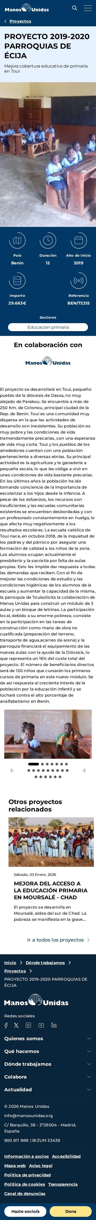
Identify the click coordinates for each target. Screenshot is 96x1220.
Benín (17, 262)
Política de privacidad (27, 1174)
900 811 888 (16, 1140)
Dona (70, 1211)
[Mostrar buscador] (73, 8)
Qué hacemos (21, 1051)
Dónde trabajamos (45, 962)
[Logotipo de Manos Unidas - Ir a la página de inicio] (27, 10)
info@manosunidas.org (28, 1115)
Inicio (10, 962)
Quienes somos (23, 1039)
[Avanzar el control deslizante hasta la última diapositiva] (12, 770)
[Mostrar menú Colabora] (89, 1076)
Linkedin (54, 1025)
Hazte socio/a (25, 1211)
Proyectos (20, 21)
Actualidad (18, 1090)
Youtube (41, 1025)
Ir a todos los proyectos (55, 940)
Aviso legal (41, 1165)
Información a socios (26, 1156)
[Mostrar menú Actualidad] (89, 1089)
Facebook (5, 1025)
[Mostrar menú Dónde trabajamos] (89, 1064)
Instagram (28, 1025)
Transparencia (63, 1184)
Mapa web (15, 1165)
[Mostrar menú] (86, 8)
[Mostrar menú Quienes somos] (89, 1038)
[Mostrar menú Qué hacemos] (89, 1051)
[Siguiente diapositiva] (84, 770)
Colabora (15, 1077)
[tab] (33, 764)
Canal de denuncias (25, 1193)
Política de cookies (24, 1184)
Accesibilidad (66, 1156)
